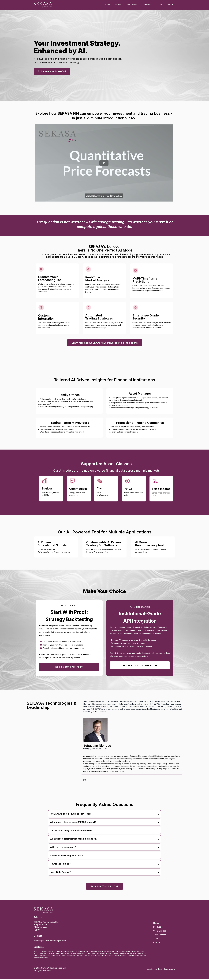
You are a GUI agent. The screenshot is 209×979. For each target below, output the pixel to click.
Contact (170, 5)
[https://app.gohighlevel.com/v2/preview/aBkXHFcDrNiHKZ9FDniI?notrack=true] (91, 910)
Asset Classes (147, 5)
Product (118, 5)
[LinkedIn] (85, 779)
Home (107, 5)
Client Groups (131, 5)
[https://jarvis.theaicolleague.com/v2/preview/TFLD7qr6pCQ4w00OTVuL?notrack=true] (43, 5)
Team (159, 5)
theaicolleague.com (166, 969)
